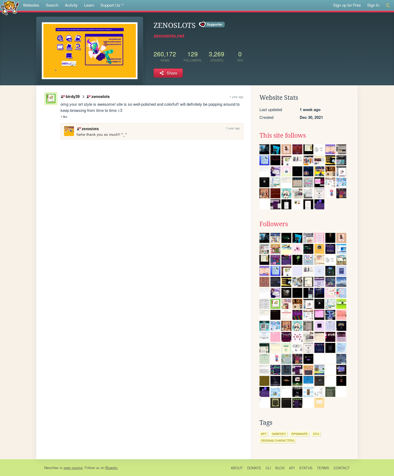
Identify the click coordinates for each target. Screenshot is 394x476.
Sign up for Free (347, 5)
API (292, 467)
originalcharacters (277, 440)
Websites (31, 5)
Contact (341, 467)
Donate (254, 467)
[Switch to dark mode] (388, 5)
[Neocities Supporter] (212, 24)
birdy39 (72, 96)
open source (73, 467)
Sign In (373, 5)
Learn (89, 5)
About (237, 467)
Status (306, 467)
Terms (323, 467)
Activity (71, 5)
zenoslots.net (169, 35)
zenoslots (100, 96)
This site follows (282, 135)
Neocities (51, 467)
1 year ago (236, 96)
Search (52, 5)
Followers (273, 224)
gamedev (279, 434)
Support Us (110, 5)
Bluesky (111, 467)
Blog (280, 467)
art (263, 434)
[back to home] (10, 7)
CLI (268, 467)
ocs (316, 434)
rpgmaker (299, 434)
